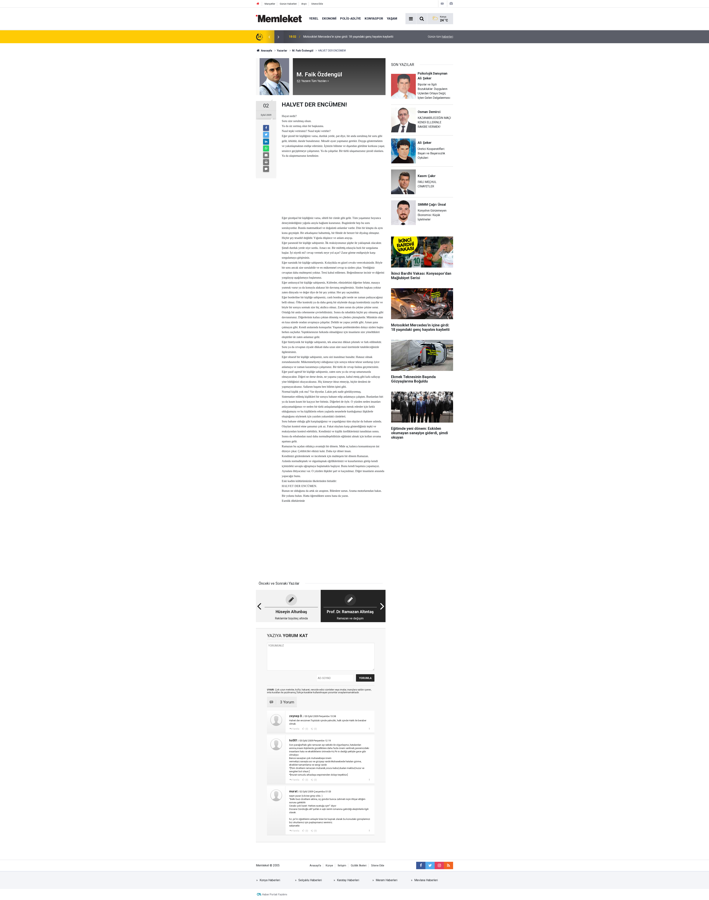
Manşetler (270, 3)
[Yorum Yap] (266, 169)
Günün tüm (440, 36)
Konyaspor (374, 18)
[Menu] (410, 18)
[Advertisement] (334, 184)
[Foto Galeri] (451, 3)
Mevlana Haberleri (426, 880)
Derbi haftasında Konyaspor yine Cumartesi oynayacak (338, 36)
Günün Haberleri (288, 3)
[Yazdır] (266, 162)
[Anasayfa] (258, 3)
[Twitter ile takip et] (430, 865)
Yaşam (392, 18)
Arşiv (304, 3)
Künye (329, 865)
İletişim (342, 865)
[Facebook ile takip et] (420, 865)
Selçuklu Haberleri (310, 880)
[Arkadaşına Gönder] (266, 155)
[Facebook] (266, 128)
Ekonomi (329, 18)
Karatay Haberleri (348, 880)
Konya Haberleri (270, 880)
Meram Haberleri (386, 880)
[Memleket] (279, 18)
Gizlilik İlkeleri (359, 865)
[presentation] (269, 37)
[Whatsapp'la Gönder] (266, 148)
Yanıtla (295, 729)
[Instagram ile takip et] (439, 865)
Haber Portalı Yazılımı (274, 894)
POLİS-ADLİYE (350, 18)
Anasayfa (315, 865)
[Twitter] (266, 135)
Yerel (313, 18)
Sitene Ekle (317, 3)
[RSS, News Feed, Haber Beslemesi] (448, 865)
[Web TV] (442, 3)
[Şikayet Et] (369, 728)
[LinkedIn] (266, 142)
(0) (306, 729)
